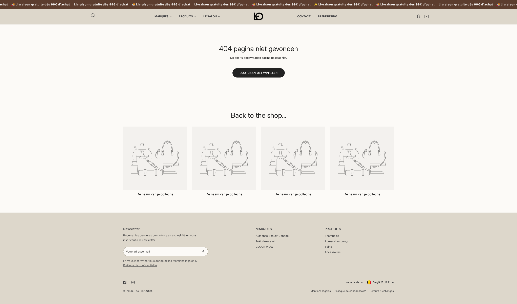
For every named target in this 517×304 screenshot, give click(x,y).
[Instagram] (133, 282)
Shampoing (332, 235)
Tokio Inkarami (265, 241)
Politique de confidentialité (140, 265)
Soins (328, 246)
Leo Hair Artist (143, 290)
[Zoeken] (93, 15)
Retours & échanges (382, 290)
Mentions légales (183, 260)
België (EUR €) (381, 282)
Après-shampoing (336, 241)
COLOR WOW (264, 246)
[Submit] (203, 251)
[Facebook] (125, 282)
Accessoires (332, 252)
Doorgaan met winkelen (258, 72)
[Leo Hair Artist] (258, 16)
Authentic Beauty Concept (272, 235)
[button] (426, 17)
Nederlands (352, 282)
